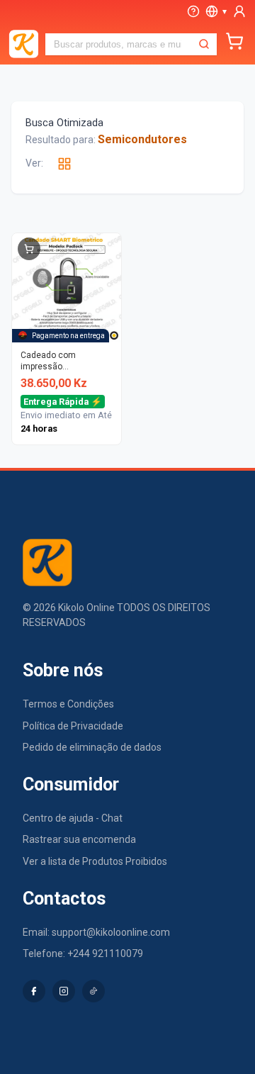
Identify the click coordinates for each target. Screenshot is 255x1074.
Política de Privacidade (73, 726)
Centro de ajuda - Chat (73, 818)
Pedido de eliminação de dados (92, 747)
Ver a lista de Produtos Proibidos (95, 861)
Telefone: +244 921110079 (83, 953)
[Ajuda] (193, 11)
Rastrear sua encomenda (79, 839)
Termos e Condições (68, 704)
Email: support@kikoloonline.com (96, 932)
